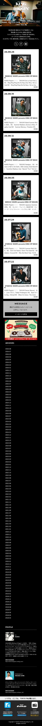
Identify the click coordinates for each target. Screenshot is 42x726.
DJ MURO (4, 22)
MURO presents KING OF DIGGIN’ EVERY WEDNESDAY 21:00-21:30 (21, 5)
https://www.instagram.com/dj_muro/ (14, 661)
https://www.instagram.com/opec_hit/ (14, 692)
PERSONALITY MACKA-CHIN (14, 22)
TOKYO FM (25, 25)
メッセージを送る (21, 314)
